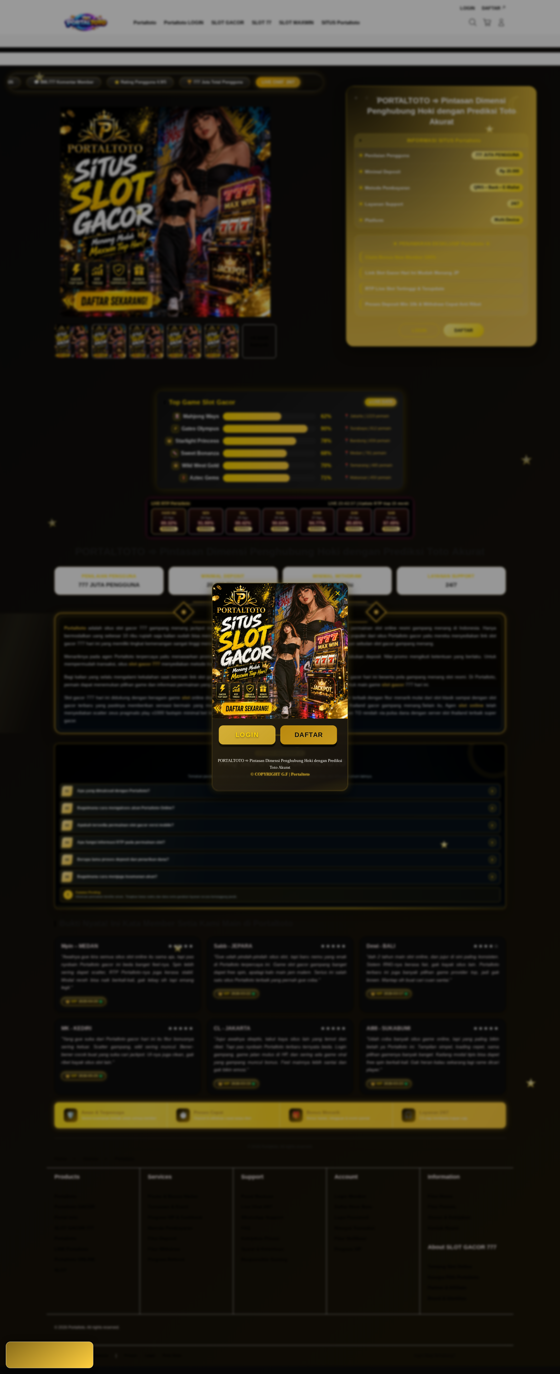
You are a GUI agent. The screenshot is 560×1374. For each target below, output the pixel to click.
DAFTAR (309, 734)
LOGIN (247, 734)
